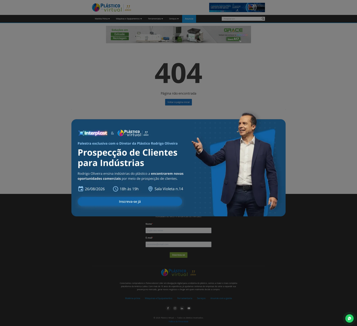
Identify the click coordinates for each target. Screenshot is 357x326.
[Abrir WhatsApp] (349, 318)
